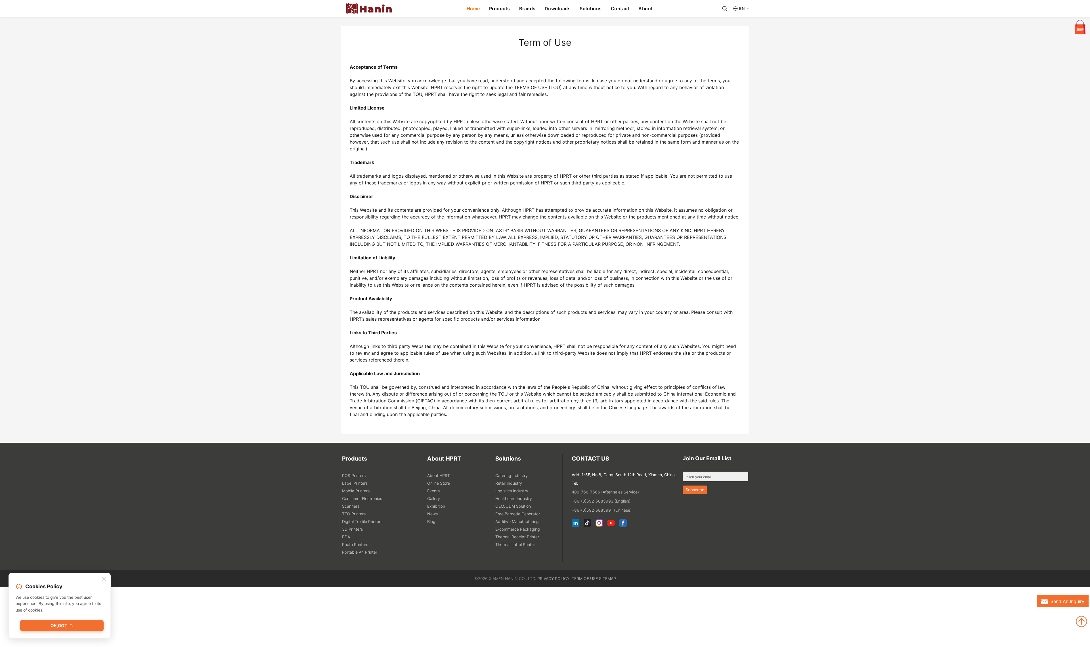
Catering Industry (511, 475)
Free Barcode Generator (517, 513)
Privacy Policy (553, 578)
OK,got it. (62, 625)
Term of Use (585, 578)
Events (433, 490)
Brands (527, 8)
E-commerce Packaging (517, 529)
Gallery (433, 498)
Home (473, 8)
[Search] (725, 8)
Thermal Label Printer (515, 544)
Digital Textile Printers (362, 521)
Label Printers (355, 483)
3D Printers (352, 529)
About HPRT (438, 475)
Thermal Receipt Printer (517, 536)
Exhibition (436, 506)
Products (499, 8)
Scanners (350, 506)
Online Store (438, 483)
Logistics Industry (511, 490)
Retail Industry (508, 483)
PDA (346, 536)
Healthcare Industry (513, 498)
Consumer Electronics (362, 498)
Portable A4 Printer (359, 552)
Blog (431, 521)
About (645, 8)
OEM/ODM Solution (513, 506)
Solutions (591, 8)
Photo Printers (355, 544)
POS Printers (354, 475)
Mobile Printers (356, 490)
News (432, 513)
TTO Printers (354, 513)
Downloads (558, 8)
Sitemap (607, 578)
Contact (620, 8)
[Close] (104, 579)
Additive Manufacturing (517, 521)
